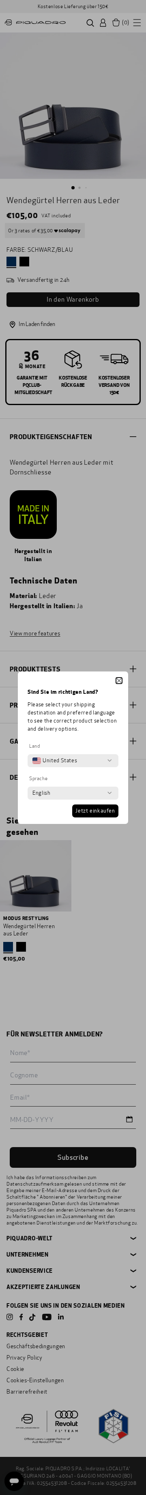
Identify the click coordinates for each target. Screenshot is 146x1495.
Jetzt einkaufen (95, 811)
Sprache (38, 778)
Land (34, 746)
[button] (119, 681)
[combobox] (54, 761)
